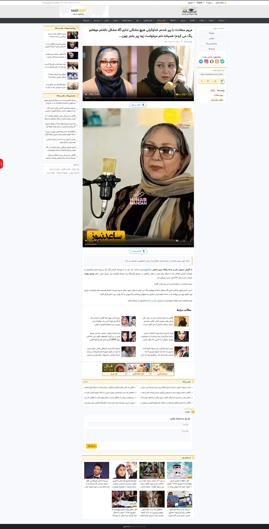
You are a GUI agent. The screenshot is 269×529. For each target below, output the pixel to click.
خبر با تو (97, 20)
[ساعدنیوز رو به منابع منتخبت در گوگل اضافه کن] (221, 81)
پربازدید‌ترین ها (211, 43)
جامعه (211, 20)
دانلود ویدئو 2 (136, 251)
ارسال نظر (91, 446)
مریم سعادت (218, 95)
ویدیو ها (212, 48)
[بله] (222, 61)
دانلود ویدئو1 (136, 105)
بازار (137, 20)
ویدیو (115, 20)
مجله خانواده (127, 20)
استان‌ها (86, 20)
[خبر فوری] (1, 164)
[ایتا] (217, 61)
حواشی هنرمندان (217, 99)
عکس (106, 20)
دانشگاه (173, 20)
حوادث (202, 20)
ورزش (183, 20)
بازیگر (213, 90)
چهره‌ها (211, 33)
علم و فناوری (148, 20)
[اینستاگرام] (206, 61)
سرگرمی (211, 38)
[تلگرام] (201, 61)
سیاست (221, 20)
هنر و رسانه (161, 20)
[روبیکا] (212, 61)
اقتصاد (192, 20)
